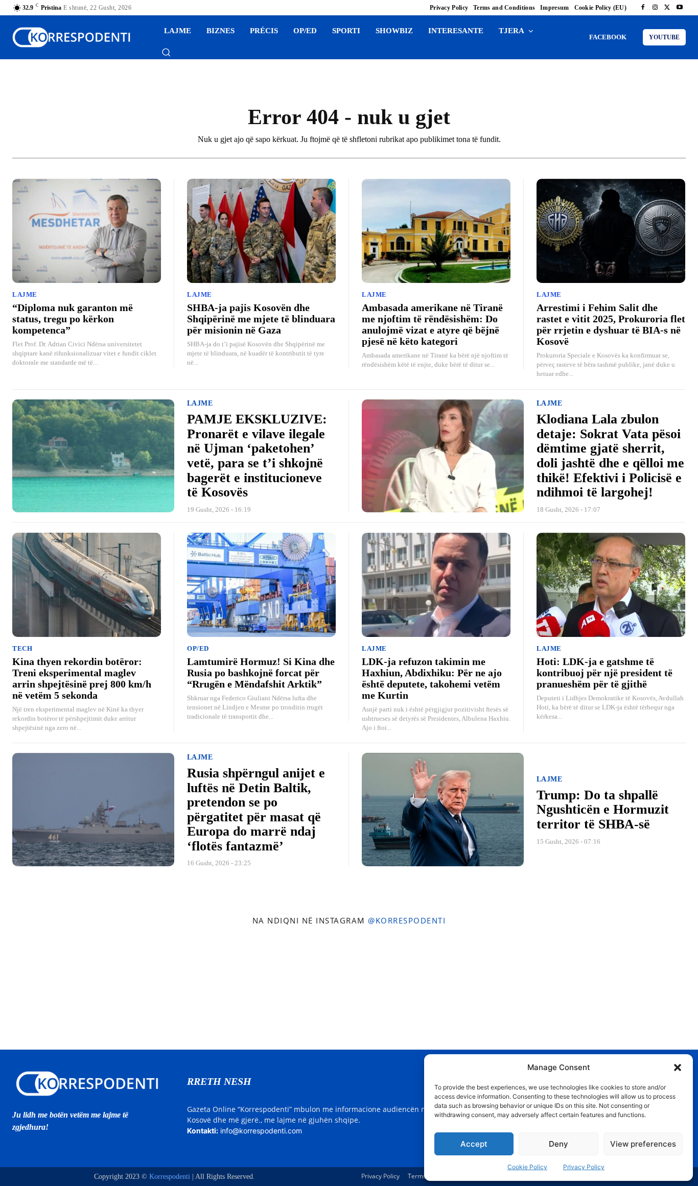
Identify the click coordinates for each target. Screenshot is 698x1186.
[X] (667, 8)
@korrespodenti (407, 920)
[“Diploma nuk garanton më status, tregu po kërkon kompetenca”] (86, 231)
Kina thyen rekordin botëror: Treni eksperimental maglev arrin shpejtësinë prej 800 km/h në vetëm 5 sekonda (81, 678)
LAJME (24, 294)
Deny (558, 1144)
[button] (677, 1067)
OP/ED (198, 648)
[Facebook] (643, 8)
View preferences (643, 1144)
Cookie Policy (527, 1167)
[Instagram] (655, 8)
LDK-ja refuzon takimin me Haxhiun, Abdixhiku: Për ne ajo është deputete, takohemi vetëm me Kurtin (432, 678)
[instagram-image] (57, 990)
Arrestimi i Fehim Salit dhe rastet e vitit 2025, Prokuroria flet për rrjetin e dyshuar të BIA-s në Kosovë (611, 324)
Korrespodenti (169, 1176)
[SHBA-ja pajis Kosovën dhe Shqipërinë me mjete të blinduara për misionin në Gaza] (261, 231)
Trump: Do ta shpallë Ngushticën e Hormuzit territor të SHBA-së (603, 810)
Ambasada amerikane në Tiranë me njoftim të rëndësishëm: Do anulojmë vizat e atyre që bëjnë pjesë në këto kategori (432, 324)
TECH (22, 648)
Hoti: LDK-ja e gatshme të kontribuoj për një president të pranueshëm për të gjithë (604, 673)
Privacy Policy (583, 1167)
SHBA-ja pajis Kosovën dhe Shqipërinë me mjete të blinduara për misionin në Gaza (261, 319)
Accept (473, 1144)
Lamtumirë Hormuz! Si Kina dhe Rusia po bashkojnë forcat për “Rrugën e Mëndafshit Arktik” (261, 673)
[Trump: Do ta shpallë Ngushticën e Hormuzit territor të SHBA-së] (443, 809)
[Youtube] (679, 8)
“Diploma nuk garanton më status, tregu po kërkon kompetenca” (72, 319)
